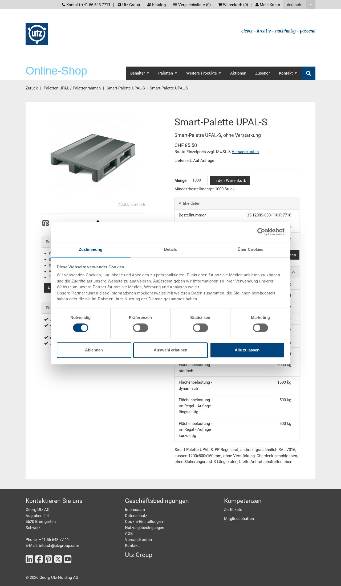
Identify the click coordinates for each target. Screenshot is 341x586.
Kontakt (132, 545)
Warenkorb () (235, 4)
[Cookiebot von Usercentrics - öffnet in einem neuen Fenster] (261, 232)
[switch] (140, 327)
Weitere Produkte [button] (201, 73)
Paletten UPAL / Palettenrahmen (72, 88)
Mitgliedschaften (239, 518)
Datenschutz (136, 515)
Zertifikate (233, 509)
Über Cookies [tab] (250, 249)
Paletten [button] (165, 73)
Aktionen (238, 73)
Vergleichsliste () (194, 4)
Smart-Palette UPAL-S (126, 88)
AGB (129, 533)
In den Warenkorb (229, 180)
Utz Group (130, 4)
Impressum (135, 509)
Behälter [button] (137, 73)
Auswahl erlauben (170, 350)
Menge (180, 180)
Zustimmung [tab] (91, 249)
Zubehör (262, 73)
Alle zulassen (247, 350)
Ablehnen (94, 350)
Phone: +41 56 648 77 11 (47, 539)
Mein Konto (269, 4)
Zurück (32, 88)
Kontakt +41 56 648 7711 (87, 4)
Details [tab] (170, 249)
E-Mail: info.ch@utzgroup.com (52, 545)
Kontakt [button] (286, 73)
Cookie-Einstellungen (144, 521)
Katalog (158, 4)
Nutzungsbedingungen (144, 527)
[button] (299, 4)
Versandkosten (245, 151)
